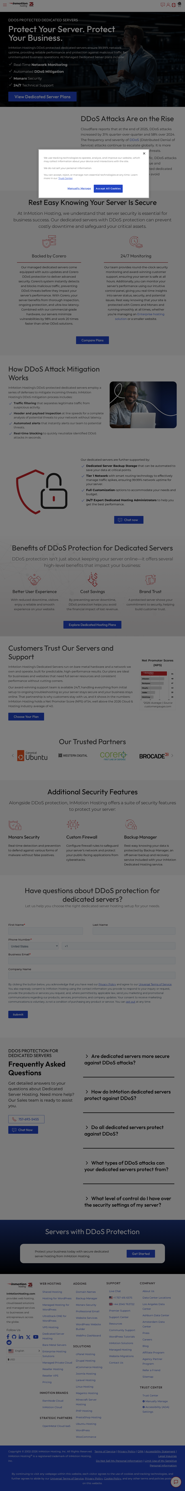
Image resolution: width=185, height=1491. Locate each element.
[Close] (144, 153)
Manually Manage (79, 188)
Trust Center (65, 178)
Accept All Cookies (108, 188)
